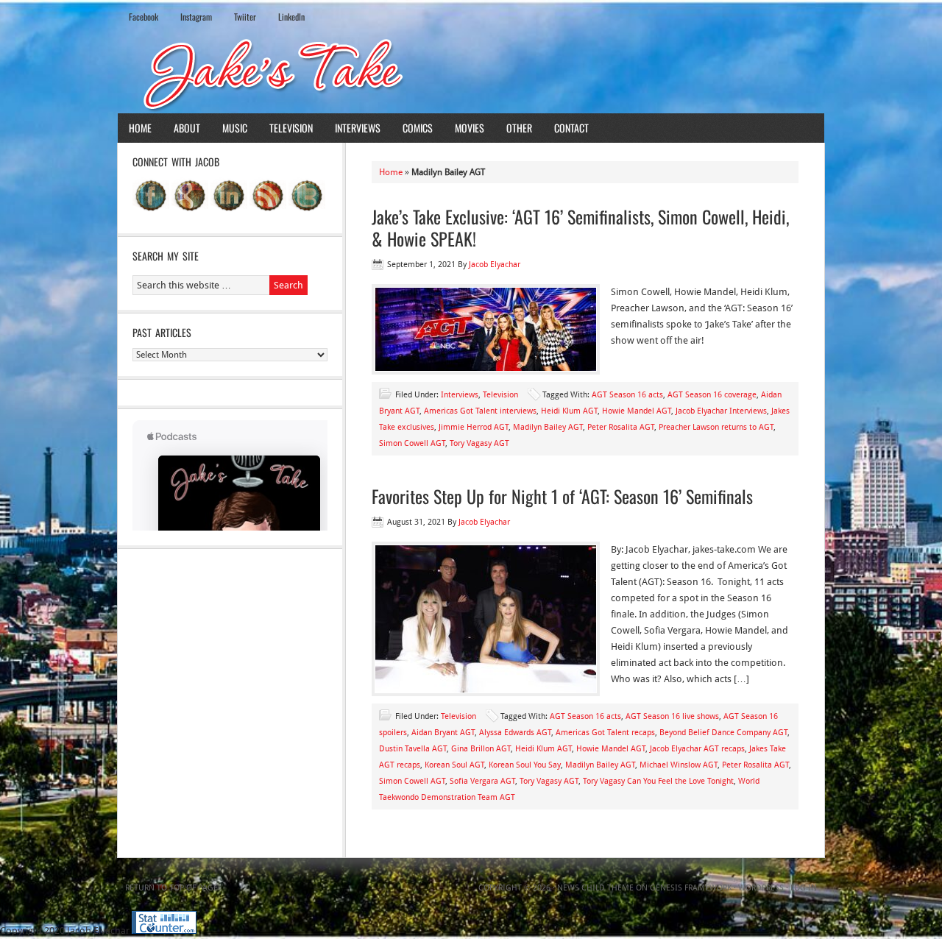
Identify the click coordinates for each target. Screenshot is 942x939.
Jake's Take (471, 72)
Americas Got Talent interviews (480, 411)
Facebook (143, 16)
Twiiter (245, 16)
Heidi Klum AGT (569, 411)
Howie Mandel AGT (636, 411)
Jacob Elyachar (494, 264)
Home (140, 127)
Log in (803, 888)
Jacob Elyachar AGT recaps (697, 749)
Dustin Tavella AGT (413, 749)
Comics (418, 127)
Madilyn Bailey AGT (548, 427)
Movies (469, 127)
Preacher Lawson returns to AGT (716, 427)
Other (519, 127)
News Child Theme (595, 888)
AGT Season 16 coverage (712, 395)
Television (291, 127)
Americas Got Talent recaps (605, 732)
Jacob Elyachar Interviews (721, 411)
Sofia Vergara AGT (482, 781)
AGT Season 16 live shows (672, 716)
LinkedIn (291, 16)
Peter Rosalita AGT (620, 427)
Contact (571, 127)
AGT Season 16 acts (627, 395)
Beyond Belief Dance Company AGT (723, 732)
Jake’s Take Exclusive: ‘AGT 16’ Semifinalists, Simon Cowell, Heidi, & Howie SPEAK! (580, 227)
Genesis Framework (691, 888)
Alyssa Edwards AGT (515, 732)
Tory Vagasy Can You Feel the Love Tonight (658, 781)
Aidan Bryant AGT (443, 732)
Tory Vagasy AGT (479, 443)
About (187, 127)
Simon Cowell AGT (412, 443)
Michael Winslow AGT (679, 765)
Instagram (196, 16)
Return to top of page (171, 888)
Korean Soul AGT (454, 765)
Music (234, 127)
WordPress (761, 888)
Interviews (357, 127)
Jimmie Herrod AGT (474, 427)
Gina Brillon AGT (481, 749)
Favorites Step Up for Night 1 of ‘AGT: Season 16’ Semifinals (562, 496)
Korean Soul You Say (525, 765)
